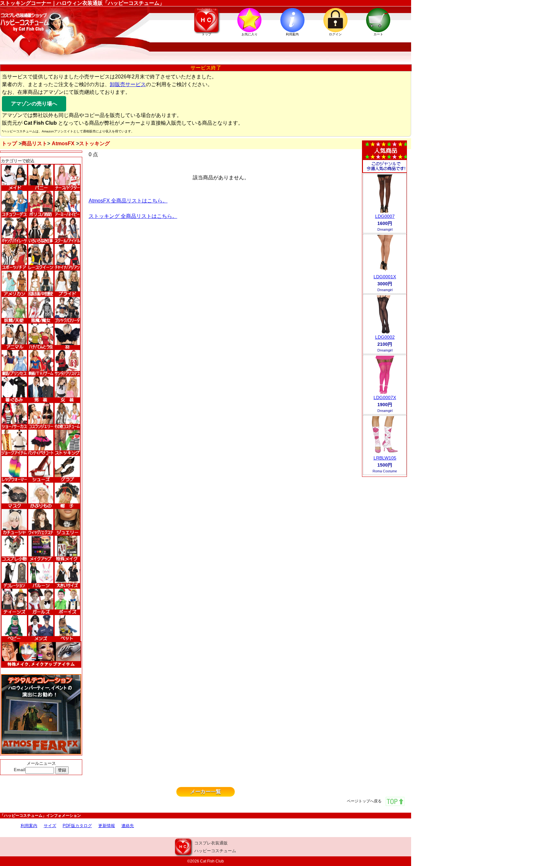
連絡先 (127, 825)
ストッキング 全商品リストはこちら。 (133, 216)
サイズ (50, 825)
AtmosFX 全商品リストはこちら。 (128, 200)
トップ (9, 143)
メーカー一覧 (205, 791)
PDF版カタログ (77, 825)
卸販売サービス (128, 84)
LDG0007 (385, 216)
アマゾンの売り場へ (34, 103)
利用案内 (29, 825)
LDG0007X (385, 397)
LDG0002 (385, 337)
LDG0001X (385, 276)
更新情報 (106, 825)
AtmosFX (63, 143)
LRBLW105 (385, 457)
